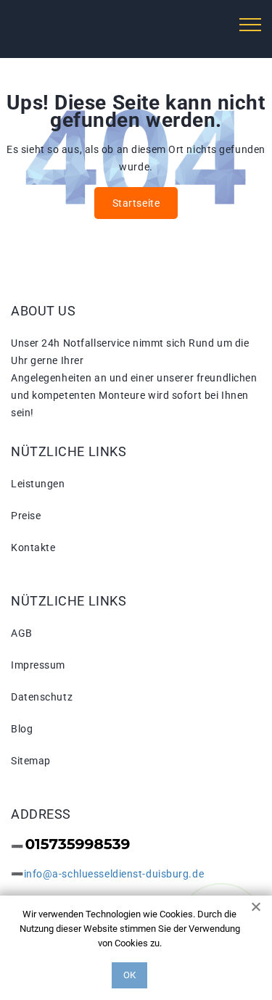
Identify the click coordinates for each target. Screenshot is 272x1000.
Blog (22, 729)
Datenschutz (42, 697)
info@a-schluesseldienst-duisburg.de (114, 874)
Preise (26, 515)
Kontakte (33, 547)
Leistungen (38, 483)
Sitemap (31, 760)
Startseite (136, 203)
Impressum (38, 665)
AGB (22, 633)
